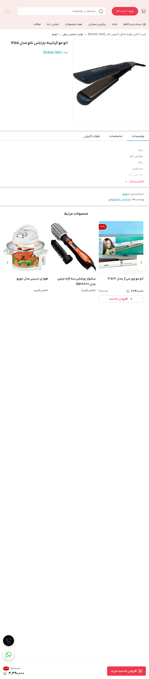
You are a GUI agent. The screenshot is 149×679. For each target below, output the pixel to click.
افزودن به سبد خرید (124, 671)
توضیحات (138, 136)
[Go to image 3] (107, 123)
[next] (7, 262)
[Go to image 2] (111, 123)
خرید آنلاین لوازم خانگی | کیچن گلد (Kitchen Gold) (117, 34)
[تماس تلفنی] (8, 640)
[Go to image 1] (115, 123)
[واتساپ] (8, 654)
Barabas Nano (52, 52)
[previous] (141, 262)
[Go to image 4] (104, 123)
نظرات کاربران (92, 136)
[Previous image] (78, 83)
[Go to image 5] (101, 123)
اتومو (55, 34)
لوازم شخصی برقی (72, 34)
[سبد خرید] (143, 11)
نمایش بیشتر (136, 181)
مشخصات (115, 136)
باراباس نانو (122, 199)
